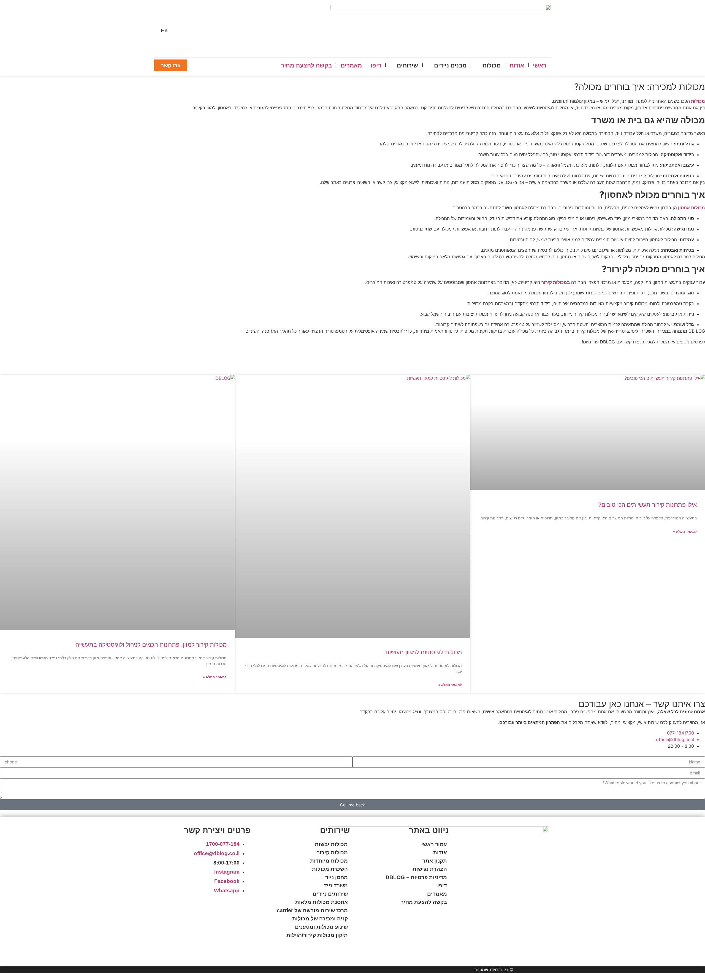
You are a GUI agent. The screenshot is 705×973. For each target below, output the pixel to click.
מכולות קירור (332, 852)
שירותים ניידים (330, 894)
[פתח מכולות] (478, 65)
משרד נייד (336, 885)
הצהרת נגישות (430, 869)
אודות (440, 852)
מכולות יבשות (331, 844)
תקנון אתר (434, 861)
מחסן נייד (336, 877)
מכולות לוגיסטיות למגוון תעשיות (423, 652)
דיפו (442, 885)
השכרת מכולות (330, 869)
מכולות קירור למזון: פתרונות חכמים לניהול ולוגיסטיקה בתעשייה (151, 644)
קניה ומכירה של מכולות (320, 918)
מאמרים (437, 894)
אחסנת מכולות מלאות (321, 902)
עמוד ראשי (434, 844)
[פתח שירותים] (393, 65)
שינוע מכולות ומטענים (321, 927)
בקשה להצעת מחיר (424, 902)
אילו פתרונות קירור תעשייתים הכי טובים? (647, 504)
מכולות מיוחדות (329, 861)
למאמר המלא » (685, 531)
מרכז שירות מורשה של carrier (312, 910)
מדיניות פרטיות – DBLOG (416, 877)
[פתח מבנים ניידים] (430, 65)
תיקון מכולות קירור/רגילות (317, 935)
